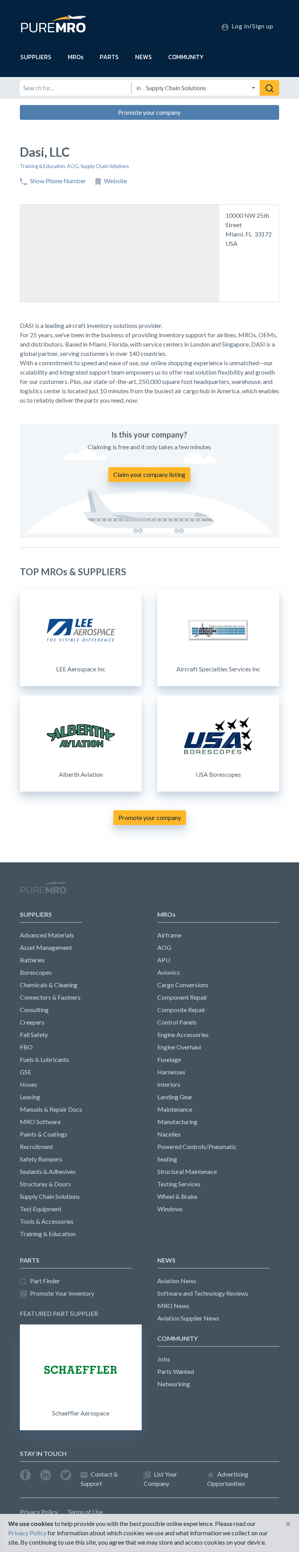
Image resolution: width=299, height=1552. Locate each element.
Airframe (169, 935)
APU (163, 959)
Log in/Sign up (252, 26)
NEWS (143, 56)
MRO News (173, 1305)
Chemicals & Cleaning (48, 984)
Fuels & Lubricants (44, 1059)
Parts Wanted (175, 1371)
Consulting (34, 1009)
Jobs (163, 1359)
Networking (173, 1383)
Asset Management (46, 947)
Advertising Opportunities (227, 1478)
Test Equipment (41, 1208)
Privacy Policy (39, 1511)
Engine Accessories (183, 1034)
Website (115, 180)
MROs (75, 56)
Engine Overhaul (179, 1047)
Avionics (168, 972)
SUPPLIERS (35, 56)
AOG (73, 166)
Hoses (28, 1084)
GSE (25, 1072)
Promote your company (149, 112)
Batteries (32, 959)
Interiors (168, 1084)
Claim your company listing (149, 474)
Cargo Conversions (182, 984)
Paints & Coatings (43, 1134)
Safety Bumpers (41, 1159)
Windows (170, 1208)
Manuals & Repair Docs (51, 1109)
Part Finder (45, 1280)
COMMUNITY (186, 56)
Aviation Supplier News (188, 1318)
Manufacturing (177, 1121)
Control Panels (177, 1022)
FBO (26, 1047)
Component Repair (182, 997)
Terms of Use (85, 1511)
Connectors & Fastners (50, 997)
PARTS (109, 56)
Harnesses (171, 1072)
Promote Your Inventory (62, 1293)
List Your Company (160, 1478)
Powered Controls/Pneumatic (197, 1146)
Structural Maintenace (187, 1171)
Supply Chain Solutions (105, 166)
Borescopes (36, 972)
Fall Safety (34, 1034)
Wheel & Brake (177, 1196)
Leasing (30, 1096)
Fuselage (169, 1059)
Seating (167, 1159)
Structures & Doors (45, 1184)
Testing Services (179, 1184)
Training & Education (42, 166)
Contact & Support (99, 1478)
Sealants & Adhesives (48, 1171)
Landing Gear (175, 1096)
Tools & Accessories (47, 1221)
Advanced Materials (47, 935)
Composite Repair (181, 1009)
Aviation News (176, 1280)
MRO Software (40, 1121)
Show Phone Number (58, 180)
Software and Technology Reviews (202, 1293)
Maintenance (174, 1109)
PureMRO (43, 890)
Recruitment (36, 1146)
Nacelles (169, 1134)
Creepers (32, 1022)
